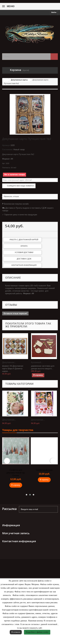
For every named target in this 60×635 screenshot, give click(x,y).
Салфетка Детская (44, 470)
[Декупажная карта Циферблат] (15, 403)
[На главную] (5, 80)
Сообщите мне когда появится (20, 186)
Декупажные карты (19, 80)
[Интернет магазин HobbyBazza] (30, 31)
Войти (53, 12)
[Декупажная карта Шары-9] (15, 346)
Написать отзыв (11, 196)
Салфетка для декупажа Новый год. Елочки (15, 472)
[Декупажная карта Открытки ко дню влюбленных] (44, 403)
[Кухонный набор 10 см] (44, 346)
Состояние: (7, 149)
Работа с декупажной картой (24, 240)
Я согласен (15, 632)
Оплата (24, 246)
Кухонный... (37, 362)
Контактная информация (24, 265)
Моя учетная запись (16, 533)
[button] (26, 494)
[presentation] (7, 461)
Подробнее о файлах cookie (37, 632)
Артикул (6, 145)
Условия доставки (24, 252)
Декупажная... (9, 362)
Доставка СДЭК (24, 259)
